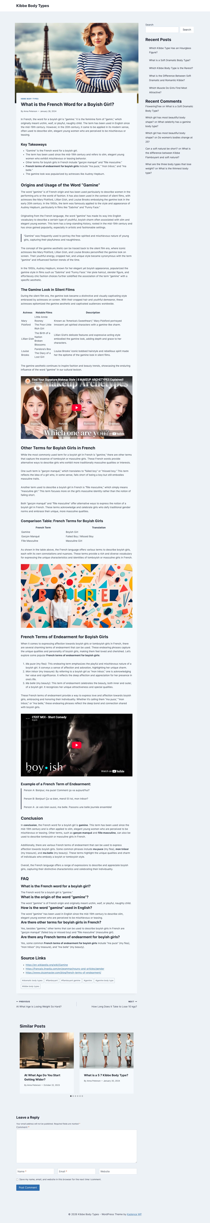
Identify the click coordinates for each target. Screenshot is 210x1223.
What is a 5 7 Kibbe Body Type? (106, 1075)
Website (105, 1171)
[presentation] (47, 1051)
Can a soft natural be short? (161, 148)
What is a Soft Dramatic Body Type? (169, 60)
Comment (22, 1127)
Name (22, 1171)
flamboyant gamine (70, 980)
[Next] (129, 1063)
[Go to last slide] (24, 1063)
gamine (88, 980)
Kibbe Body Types (30, 99)
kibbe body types (30, 986)
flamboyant (52, 980)
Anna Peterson (30, 111)
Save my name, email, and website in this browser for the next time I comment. (60, 1179)
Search (149, 24)
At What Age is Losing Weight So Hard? (39, 1004)
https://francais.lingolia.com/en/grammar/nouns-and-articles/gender (65, 968)
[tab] (71, 1096)
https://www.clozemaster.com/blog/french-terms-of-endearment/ (63, 972)
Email (63, 1171)
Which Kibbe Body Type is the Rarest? (171, 68)
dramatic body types (32, 980)
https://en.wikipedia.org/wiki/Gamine (47, 964)
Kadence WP (134, 1214)
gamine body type (104, 980)
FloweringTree (153, 106)
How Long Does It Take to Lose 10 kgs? (114, 1004)
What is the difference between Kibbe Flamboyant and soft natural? (168, 153)
